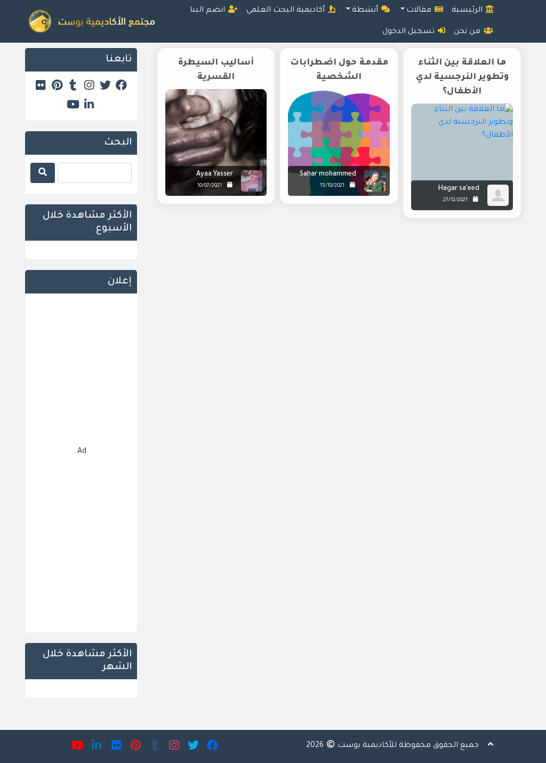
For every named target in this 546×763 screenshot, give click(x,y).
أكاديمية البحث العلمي (286, 10)
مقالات (419, 10)
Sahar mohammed (328, 174)
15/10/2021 (332, 186)
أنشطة (366, 10)
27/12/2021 (455, 200)
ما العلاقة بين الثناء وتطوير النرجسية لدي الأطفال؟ (462, 77)
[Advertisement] (337, 317)
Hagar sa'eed (458, 189)
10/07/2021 (209, 186)
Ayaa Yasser (214, 174)
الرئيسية (468, 10)
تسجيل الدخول (409, 32)
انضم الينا (208, 10)
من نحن (468, 32)
